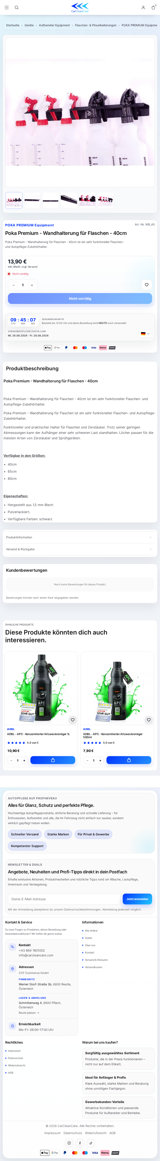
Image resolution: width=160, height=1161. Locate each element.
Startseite (12, 25)
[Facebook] (80, 1143)
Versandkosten (93, 967)
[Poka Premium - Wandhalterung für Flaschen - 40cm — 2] (32, 200)
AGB (10, 1072)
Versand (33, 266)
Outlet (88, 937)
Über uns (90, 945)
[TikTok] (90, 1143)
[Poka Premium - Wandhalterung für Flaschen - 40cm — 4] (69, 200)
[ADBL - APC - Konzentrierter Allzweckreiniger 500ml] (117, 688)
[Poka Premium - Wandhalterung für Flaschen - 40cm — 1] (14, 200)
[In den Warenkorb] (52, 760)
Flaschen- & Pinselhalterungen (95, 25)
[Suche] (16, 7)
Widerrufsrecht (16, 1065)
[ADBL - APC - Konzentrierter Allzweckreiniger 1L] (41, 688)
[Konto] (143, 7)
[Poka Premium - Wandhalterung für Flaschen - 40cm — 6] (105, 200)
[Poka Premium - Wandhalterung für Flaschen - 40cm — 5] (87, 200)
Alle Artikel (91, 930)
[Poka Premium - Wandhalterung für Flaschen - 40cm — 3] (50, 200)
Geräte (29, 25)
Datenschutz (15, 1058)
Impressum (14, 1050)
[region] (80, 112)
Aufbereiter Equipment (54, 25)
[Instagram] (69, 1143)
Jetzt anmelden (137, 899)
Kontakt (89, 952)
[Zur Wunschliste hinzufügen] (146, 284)
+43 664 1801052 (32, 950)
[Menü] (6, 7)
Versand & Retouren (96, 959)
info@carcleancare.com (36, 955)
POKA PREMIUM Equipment (141, 25)
